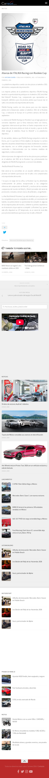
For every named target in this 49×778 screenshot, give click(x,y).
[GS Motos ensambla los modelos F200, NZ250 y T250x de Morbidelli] (6, 734)
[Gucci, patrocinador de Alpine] (6, 576)
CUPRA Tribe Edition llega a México (24, 484)
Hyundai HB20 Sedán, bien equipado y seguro (28, 676)
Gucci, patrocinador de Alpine (22, 573)
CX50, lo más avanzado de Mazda (23, 699)
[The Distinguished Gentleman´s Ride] (35, 257)
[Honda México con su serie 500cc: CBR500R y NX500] (6, 722)
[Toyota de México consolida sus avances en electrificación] (24, 421)
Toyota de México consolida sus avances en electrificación (22, 435)
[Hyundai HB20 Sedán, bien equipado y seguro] (6, 679)
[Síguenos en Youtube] (30, 771)
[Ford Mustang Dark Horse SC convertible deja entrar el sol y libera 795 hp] (6, 533)
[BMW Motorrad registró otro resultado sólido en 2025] (13, 257)
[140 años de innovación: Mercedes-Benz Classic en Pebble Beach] (6, 553)
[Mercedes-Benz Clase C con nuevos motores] (6, 498)
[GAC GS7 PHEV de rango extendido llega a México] (6, 522)
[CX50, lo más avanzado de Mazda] (6, 702)
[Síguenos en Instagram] (26, 771)
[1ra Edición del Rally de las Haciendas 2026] (6, 564)
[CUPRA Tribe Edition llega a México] (6, 487)
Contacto (41, 766)
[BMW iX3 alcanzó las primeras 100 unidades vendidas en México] (6, 510)
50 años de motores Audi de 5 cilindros (15, 404)
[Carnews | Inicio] (11, 3)
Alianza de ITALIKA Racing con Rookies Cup (21, 240)
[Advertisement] (24, 352)
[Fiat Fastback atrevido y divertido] (6, 691)
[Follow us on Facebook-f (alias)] (18, 771)
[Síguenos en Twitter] (22, 771)
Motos (4, 8)
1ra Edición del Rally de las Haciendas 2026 (27, 561)
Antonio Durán (10, 77)
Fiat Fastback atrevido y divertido (24, 688)
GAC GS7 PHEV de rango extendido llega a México (29, 519)
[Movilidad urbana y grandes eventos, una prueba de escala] (6, 745)
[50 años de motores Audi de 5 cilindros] (24, 391)
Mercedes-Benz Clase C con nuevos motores (28, 495)
